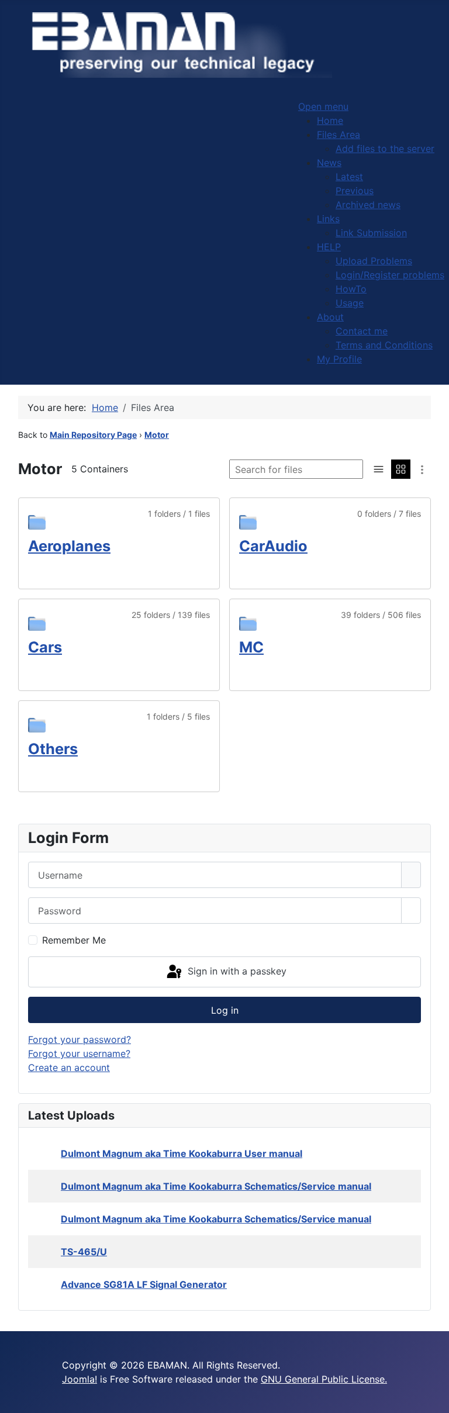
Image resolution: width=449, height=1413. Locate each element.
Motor (156, 435)
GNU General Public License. (324, 1379)
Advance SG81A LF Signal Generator (144, 1284)
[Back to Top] (434, 1398)
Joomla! (79, 1379)
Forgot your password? (79, 1039)
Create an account (69, 1067)
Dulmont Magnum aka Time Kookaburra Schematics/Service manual (216, 1186)
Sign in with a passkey (235, 971)
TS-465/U (84, 1251)
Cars (45, 647)
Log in (225, 1010)
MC (251, 647)
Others (53, 749)
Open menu (323, 106)
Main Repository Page (93, 435)
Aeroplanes (69, 546)
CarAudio (273, 546)
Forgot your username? (79, 1053)
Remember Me (74, 940)
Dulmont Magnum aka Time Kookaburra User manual (181, 1153)
